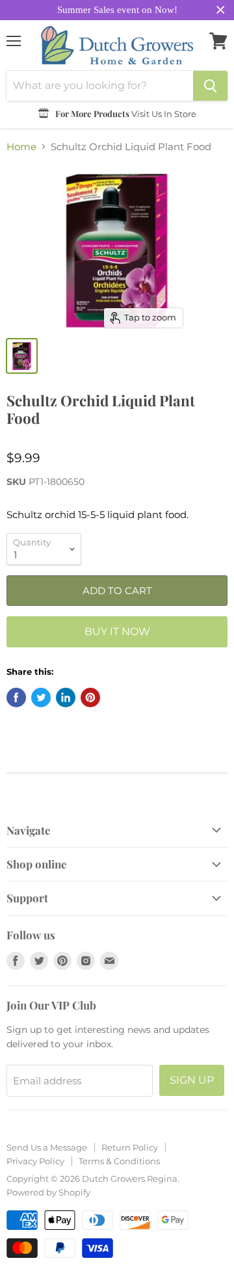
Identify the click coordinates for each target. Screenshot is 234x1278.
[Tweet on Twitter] (41, 697)
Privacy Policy (35, 1161)
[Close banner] (220, 10)
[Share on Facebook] (16, 697)
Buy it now (117, 631)
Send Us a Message (46, 1147)
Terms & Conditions (119, 1161)
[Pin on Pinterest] (90, 697)
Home (21, 146)
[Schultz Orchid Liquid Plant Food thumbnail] (21, 355)
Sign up (192, 1080)
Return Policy (129, 1147)
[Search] (210, 86)
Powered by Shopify (48, 1192)
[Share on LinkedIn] (65, 697)
